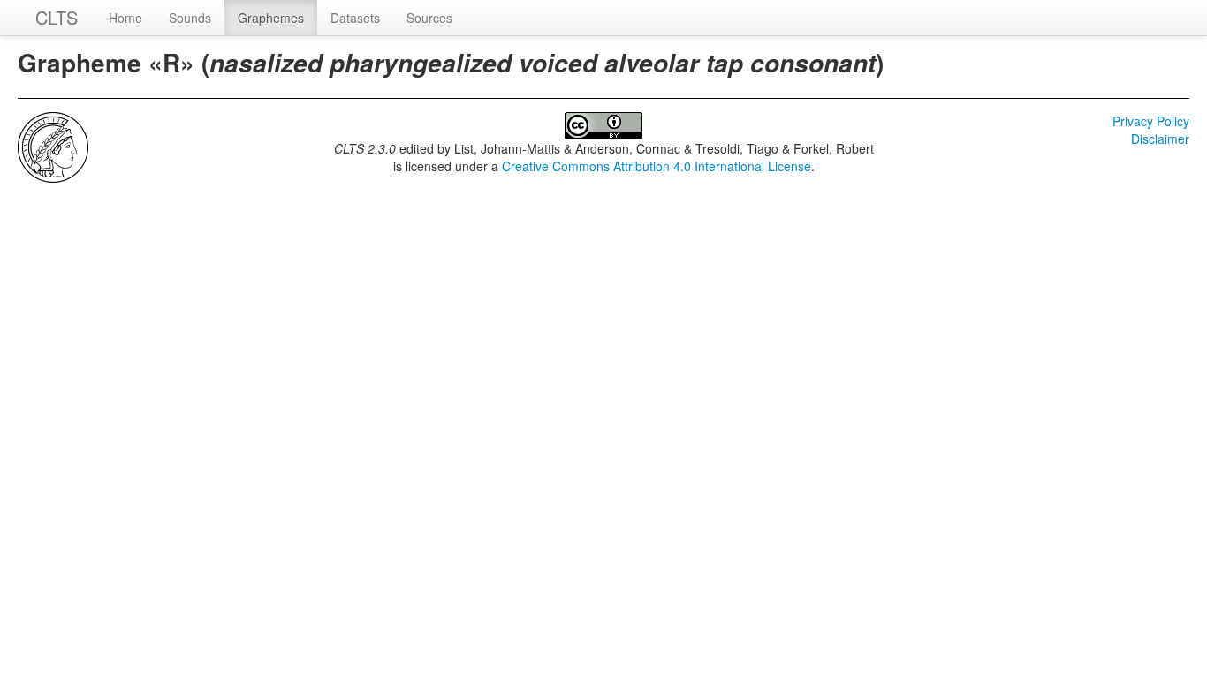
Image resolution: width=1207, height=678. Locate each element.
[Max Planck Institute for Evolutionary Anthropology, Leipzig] (53, 145)
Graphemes (271, 17)
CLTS (56, 17)
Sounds (190, 17)
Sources (429, 17)
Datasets (355, 17)
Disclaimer (1160, 138)
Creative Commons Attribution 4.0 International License (656, 166)
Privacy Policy (1150, 121)
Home (125, 17)
